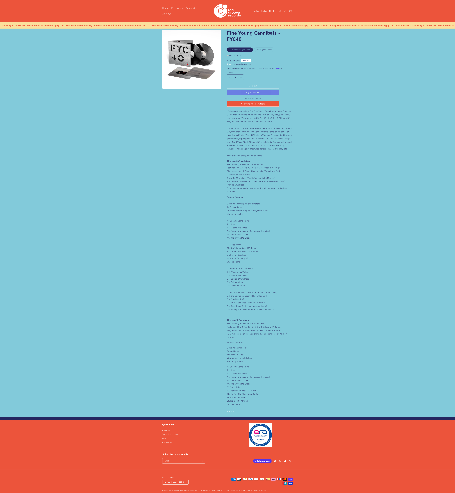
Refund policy (217, 490)
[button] (280, 11)
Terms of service (260, 490)
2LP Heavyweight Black (241, 50)
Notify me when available (253, 104)
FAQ (164, 438)
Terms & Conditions (170, 434)
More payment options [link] (253, 98)
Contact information (231, 490)
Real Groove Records (176, 490)
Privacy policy (205, 490)
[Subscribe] (202, 461)
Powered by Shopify (191, 490)
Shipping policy (246, 490)
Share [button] (231, 412)
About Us (166, 430)
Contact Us (167, 443)
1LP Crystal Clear (265, 50)
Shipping (230, 64)
